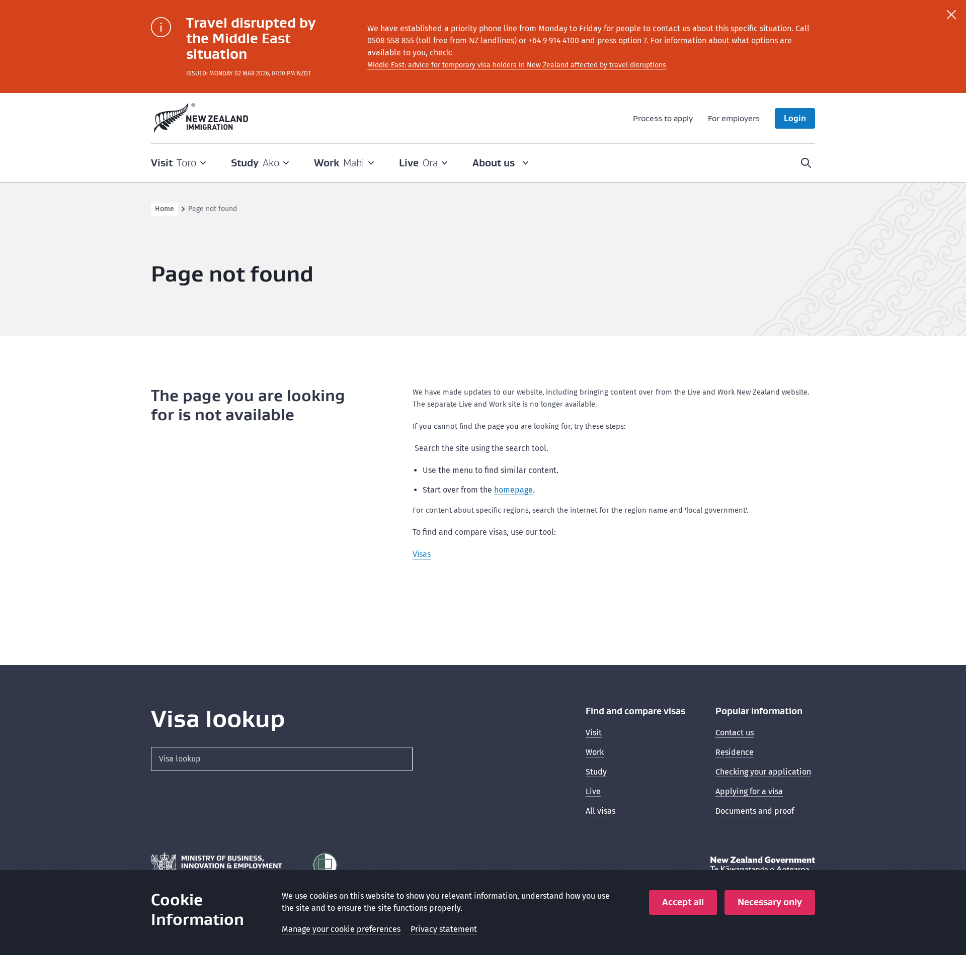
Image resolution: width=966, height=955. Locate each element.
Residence (734, 752)
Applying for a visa (749, 791)
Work (595, 752)
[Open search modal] (806, 163)
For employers (734, 118)
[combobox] (282, 759)
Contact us (734, 732)
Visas (422, 554)
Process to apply (663, 118)
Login (795, 118)
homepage (513, 490)
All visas (600, 811)
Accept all (683, 902)
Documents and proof (754, 811)
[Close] (951, 14)
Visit (594, 732)
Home (164, 209)
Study (596, 772)
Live (593, 791)
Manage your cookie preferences (341, 929)
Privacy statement (444, 929)
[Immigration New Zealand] (201, 118)
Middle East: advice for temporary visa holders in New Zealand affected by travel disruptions (516, 65)
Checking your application (763, 772)
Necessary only (770, 902)
